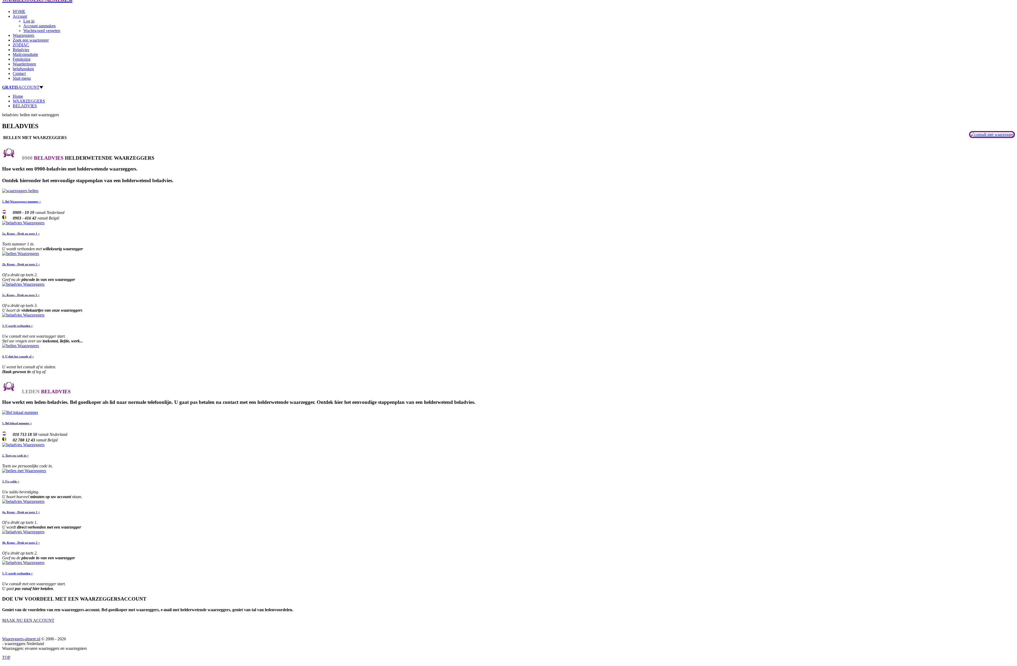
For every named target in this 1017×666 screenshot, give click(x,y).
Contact (19, 73)
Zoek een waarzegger (31, 40)
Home (18, 96)
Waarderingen (24, 64)
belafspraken (23, 68)
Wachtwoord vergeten (41, 30)
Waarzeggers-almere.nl (21, 639)
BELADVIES (25, 106)
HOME (19, 11)
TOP (6, 657)
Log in (28, 21)
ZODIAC (21, 45)
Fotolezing (21, 59)
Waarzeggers (23, 35)
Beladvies (21, 49)
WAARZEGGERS (29, 101)
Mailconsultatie (25, 54)
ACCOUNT (20, 87)
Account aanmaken (39, 26)
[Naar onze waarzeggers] (992, 134)
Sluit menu (22, 78)
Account (20, 16)
